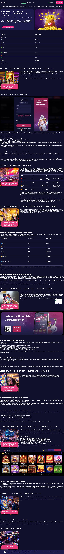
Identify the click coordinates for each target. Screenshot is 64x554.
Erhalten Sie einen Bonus (8, 27)
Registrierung (59, 2)
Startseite (24, 2)
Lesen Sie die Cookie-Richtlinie (46, 551)
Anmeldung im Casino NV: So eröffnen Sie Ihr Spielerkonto (42, 6)
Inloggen (29, 2)
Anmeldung (51, 2)
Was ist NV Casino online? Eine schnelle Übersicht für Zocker (15, 6)
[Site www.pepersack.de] (4, 2)
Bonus (33, 2)
